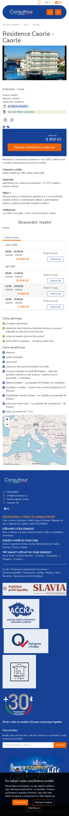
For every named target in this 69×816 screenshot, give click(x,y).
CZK (47, 2)
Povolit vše (20, 802)
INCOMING (42, 523)
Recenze (7, 576)
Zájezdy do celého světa (21, 523)
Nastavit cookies (43, 802)
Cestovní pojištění (12, 572)
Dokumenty (29, 572)
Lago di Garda (42, 520)
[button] (36, 426)
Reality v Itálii (53, 572)
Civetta (40, 555)
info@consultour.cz (16, 495)
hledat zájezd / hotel (17, 499)
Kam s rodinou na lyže (14, 532)
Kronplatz (52, 555)
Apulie (23, 547)
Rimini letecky (44, 544)
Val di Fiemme (25, 555)
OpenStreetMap (9, 464)
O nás (6, 569)
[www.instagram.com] (60, 3)
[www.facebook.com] (56, 3)
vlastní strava (12, 237)
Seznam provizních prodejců (28, 576)
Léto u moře (9, 520)
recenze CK (13, 502)
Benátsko (10, 89)
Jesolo (6, 544)
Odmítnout (33, 808)
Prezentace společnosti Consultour (29, 569)
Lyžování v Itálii (25, 520)
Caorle (20, 89)
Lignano (15, 544)
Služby (40, 572)
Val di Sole (8, 555)
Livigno (18, 559)
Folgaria (7, 559)
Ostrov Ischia (28, 544)
